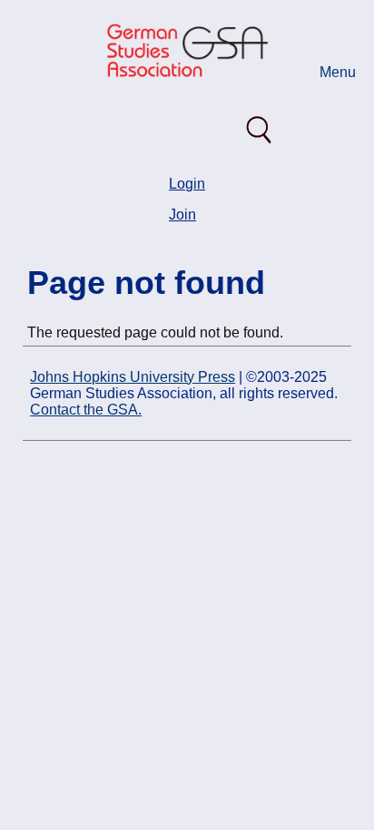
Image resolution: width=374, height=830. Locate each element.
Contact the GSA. (86, 409)
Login (187, 183)
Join (182, 214)
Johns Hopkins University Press (132, 377)
